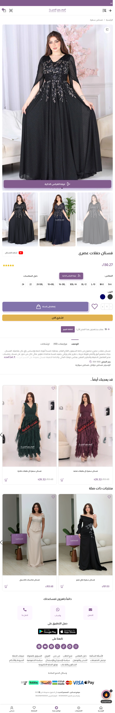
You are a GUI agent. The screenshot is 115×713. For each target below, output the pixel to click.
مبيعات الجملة (18, 656)
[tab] (73, 343)
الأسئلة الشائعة (96, 656)
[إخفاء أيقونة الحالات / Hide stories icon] (111, 690)
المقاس (109, 276)
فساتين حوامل (96, 365)
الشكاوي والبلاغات (69, 664)
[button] (110, 108)
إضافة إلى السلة (48, 306)
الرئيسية (109, 20)
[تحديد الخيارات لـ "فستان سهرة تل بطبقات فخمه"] (62, 480)
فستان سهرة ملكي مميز (85, 580)
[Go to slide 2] (59, 188)
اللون (110, 292)
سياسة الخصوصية (35, 660)
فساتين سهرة (96, 20)
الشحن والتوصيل (80, 660)
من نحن (56, 656)
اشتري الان (57, 317)
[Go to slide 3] (56, 188)
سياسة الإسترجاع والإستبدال (57, 660)
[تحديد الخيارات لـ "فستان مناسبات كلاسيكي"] (6, 586)
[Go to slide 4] (53, 188)
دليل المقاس (81, 656)
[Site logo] (57, 10)
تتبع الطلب (67, 656)
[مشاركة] (107, 30)
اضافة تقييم (68, 329)
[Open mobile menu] (104, 11)
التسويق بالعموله (34, 656)
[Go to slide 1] (62, 188)
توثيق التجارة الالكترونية (48, 664)
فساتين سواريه (82, 365)
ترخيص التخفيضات (98, 660)
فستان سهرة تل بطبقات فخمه (85, 471)
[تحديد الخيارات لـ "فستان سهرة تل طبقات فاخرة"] (6, 480)
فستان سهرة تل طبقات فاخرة (29, 471)
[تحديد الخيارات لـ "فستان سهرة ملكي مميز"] (62, 586)
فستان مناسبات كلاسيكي (29, 580)
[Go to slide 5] (50, 188)
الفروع (47, 656)
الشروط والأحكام (16, 660)
